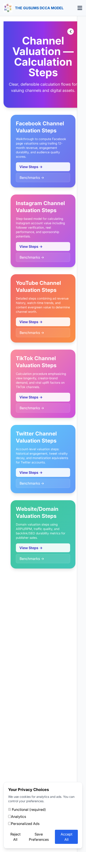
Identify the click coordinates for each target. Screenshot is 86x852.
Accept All (66, 837)
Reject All (15, 837)
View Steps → (31, 167)
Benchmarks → (32, 177)
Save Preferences (39, 837)
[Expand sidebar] (70, 31)
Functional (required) (28, 809)
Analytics (18, 816)
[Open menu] (79, 8)
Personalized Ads (25, 823)
